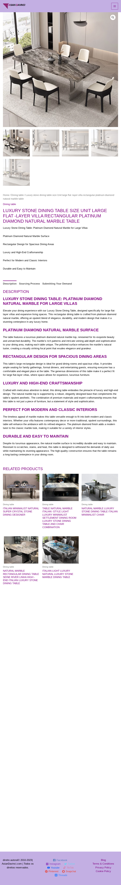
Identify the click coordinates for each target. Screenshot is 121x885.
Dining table (17, 195)
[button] (113, 17)
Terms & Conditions (103, 863)
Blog (103, 860)
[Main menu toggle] (114, 6)
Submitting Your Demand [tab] (57, 283)
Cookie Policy (103, 871)
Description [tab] (10, 283)
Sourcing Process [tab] (29, 283)
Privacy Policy (103, 867)
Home (6, 195)
